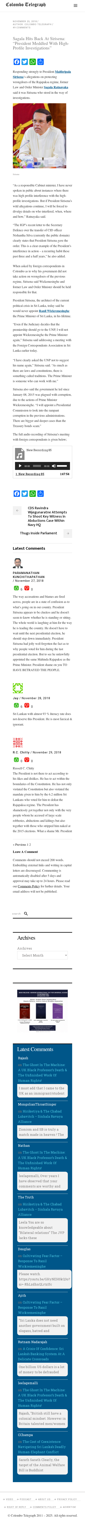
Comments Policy (44, 1507)
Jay (15, 698)
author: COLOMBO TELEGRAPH (32, 24)
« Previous (19, 844)
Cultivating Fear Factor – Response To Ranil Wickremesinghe (40, 1261)
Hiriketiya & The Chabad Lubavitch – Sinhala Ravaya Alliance (40, 1116)
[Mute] (54, 466)
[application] (42, 466)
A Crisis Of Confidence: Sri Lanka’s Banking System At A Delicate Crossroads (41, 1354)
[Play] (20, 466)
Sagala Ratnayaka (56, 87)
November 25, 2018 (25, 21)
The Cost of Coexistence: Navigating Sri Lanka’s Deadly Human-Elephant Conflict (42, 1446)
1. (30, 474)
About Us (44, 1499)
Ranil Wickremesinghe (54, 310)
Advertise (69, 1507)
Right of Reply (16, 1507)
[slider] (62, 465)
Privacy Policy (67, 1499)
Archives (24, 948)
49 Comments (22, 27)
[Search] (24, 914)
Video (9, 1499)
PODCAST (25, 1499)
